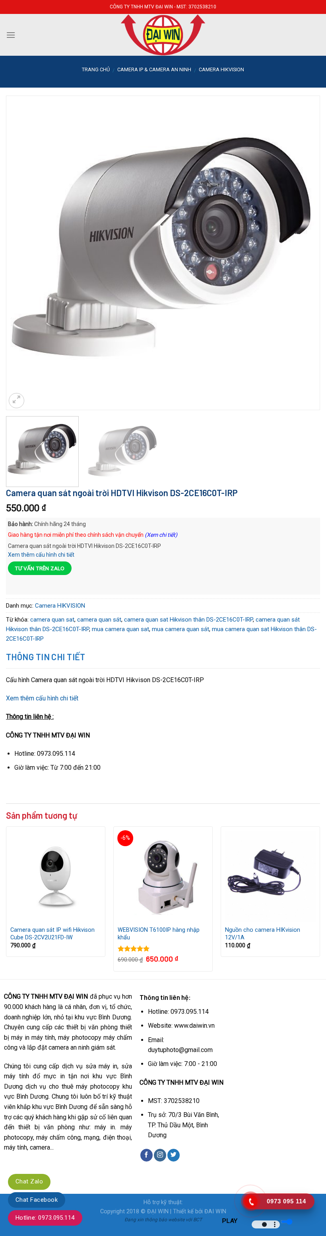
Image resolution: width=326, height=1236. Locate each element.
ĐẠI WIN (158, 1211)
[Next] (304, 227)
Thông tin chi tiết (45, 656)
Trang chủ (96, 69)
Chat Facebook (37, 1199)
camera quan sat (52, 619)
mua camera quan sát (180, 629)
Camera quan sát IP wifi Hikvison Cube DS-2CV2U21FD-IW (52, 934)
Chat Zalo (29, 1181)
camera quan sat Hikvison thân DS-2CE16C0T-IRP (188, 619)
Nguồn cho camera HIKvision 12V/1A (262, 934)
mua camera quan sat (120, 629)
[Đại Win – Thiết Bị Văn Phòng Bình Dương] (163, 35)
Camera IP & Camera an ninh (154, 69)
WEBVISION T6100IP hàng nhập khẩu (159, 934)
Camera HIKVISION (221, 69)
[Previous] (22, 227)
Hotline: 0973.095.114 (45, 1217)
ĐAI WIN (215, 1211)
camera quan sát (99, 619)
